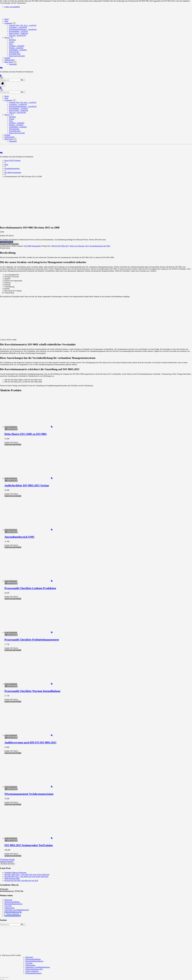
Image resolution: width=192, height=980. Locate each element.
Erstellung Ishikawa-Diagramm (15, 872)
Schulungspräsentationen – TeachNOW (23, 29)
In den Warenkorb (6, 242)
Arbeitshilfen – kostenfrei (18, 50)
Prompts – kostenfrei (16, 48)
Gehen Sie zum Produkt (12, 444)
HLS (87, 246)
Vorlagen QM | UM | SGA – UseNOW (22, 25)
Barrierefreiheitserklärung (13, 904)
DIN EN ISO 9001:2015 (60, 246)
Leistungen (8, 23)
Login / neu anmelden (12, 7)
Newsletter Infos (14, 54)
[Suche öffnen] (1, 78)
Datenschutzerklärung (12, 902)
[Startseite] (20, 15)
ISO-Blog (12, 40)
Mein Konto (8, 62)
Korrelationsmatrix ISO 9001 (100, 246)
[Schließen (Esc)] (7, 977)
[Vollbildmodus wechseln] (3, 977)
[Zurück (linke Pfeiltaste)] (1, 979)
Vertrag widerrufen (12, 914)
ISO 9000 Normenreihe (12, 172)
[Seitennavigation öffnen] (2, 84)
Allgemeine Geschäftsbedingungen (16, 910)
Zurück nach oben (8, 864)
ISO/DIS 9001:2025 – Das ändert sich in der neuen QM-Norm (26, 876)
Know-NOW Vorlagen (12, 160)
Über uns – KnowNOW (17, 35)
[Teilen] (5, 977)
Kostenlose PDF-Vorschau (9, 244)
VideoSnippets (14, 52)
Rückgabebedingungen (12, 916)
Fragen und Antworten (17, 56)
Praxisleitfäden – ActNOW (18, 31)
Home (6, 19)
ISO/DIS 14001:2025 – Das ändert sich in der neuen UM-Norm (26, 874)
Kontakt (7, 58)
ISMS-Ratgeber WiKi (12, 878)
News (11, 44)
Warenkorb (13, 64)
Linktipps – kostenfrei (16, 46)
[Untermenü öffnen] (14, 23)
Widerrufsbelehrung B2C (13, 912)
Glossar (11, 42)
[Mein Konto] (1, 75)
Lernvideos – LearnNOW (18, 27)
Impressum (8, 900)
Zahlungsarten (9, 60)
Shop (6, 21)
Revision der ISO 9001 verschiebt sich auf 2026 (21, 880)
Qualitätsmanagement (12, 168)
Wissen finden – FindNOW (18, 33)
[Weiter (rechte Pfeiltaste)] (3, 979)
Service (7, 38)
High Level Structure (77, 246)
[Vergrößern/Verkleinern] (1, 977)
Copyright (8, 906)
